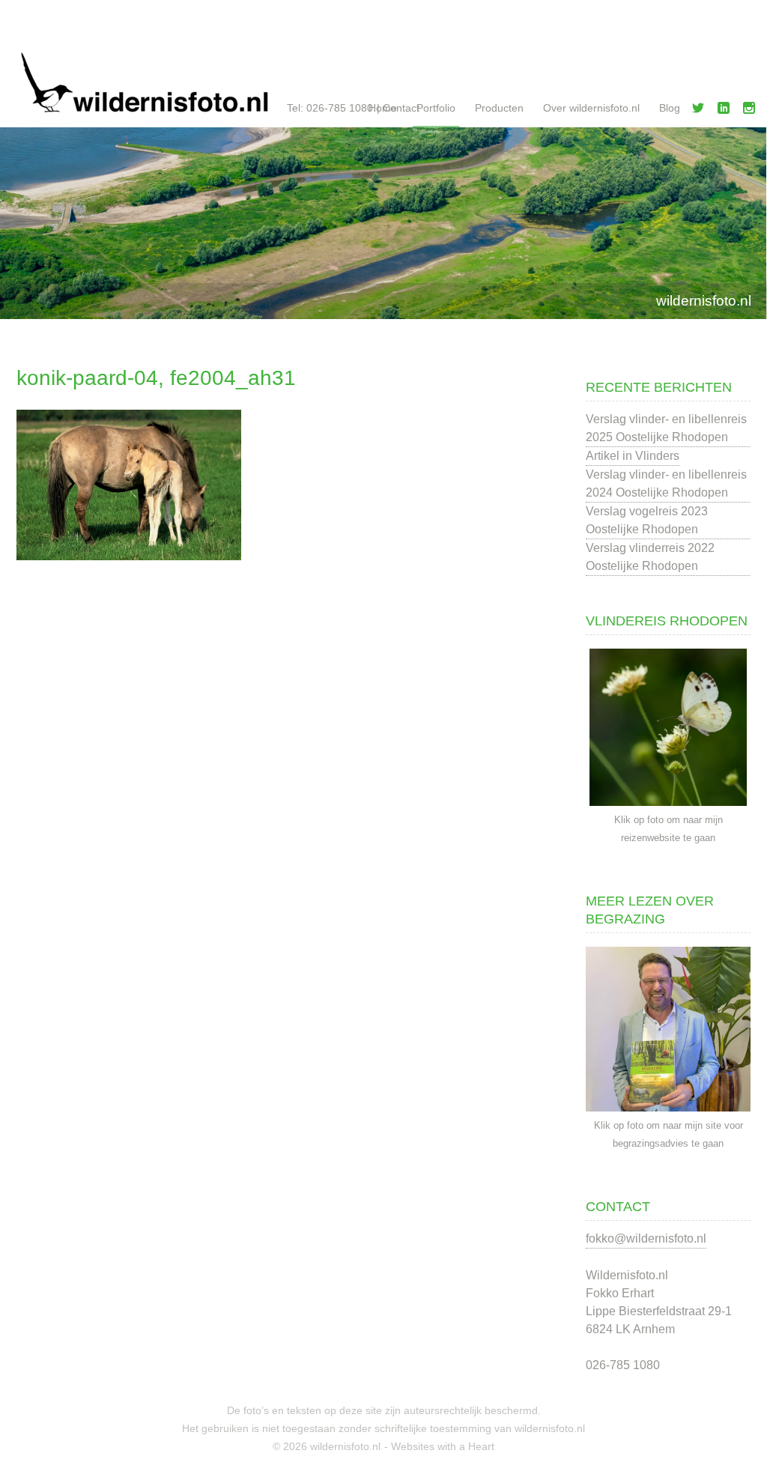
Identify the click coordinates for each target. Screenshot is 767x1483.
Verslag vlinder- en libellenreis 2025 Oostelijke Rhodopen (666, 428)
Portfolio (435, 108)
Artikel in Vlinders (632, 455)
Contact (401, 108)
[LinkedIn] (727, 111)
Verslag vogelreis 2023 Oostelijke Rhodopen (647, 520)
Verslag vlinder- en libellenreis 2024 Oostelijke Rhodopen (666, 483)
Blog (669, 108)
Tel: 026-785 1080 (330, 108)
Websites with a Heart (442, 1446)
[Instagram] (752, 111)
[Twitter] (701, 111)
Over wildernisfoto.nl (591, 108)
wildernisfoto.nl (703, 301)
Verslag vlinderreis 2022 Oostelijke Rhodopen (650, 557)
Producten (499, 108)
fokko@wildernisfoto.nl (646, 1238)
